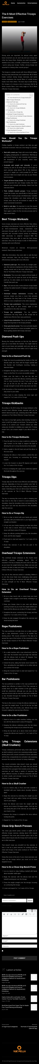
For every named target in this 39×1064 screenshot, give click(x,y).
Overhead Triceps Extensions (15, 114)
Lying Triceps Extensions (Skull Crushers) (19, 126)
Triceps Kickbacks (12, 106)
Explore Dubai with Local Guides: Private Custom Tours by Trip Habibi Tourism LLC (14, 998)
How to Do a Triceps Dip (16, 112)
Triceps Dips (10, 110)
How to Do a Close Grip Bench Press (19, 132)
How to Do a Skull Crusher (17, 128)
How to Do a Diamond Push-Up (18, 104)
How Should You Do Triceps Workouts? (20, 98)
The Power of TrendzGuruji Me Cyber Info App (29, 1027)
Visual (29, 910)
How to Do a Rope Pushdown (17, 120)
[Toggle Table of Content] (30, 95)
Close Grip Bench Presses (14, 130)
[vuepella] (6, 3)
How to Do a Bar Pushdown (17, 124)
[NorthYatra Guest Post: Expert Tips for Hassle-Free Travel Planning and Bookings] (34, 1007)
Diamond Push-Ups (12, 102)
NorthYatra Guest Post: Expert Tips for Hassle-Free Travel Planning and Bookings (15, 1006)
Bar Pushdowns (11, 122)
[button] (4, 914)
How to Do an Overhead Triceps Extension (21, 116)
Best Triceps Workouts (13, 100)
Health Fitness (12, 21)
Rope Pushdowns (12, 118)
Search (30, 900)
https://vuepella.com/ (9, 895)
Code (34, 910)
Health (4, 21)
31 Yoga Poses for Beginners (10, 1027)
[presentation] (4, 914)
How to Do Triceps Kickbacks (17, 108)
